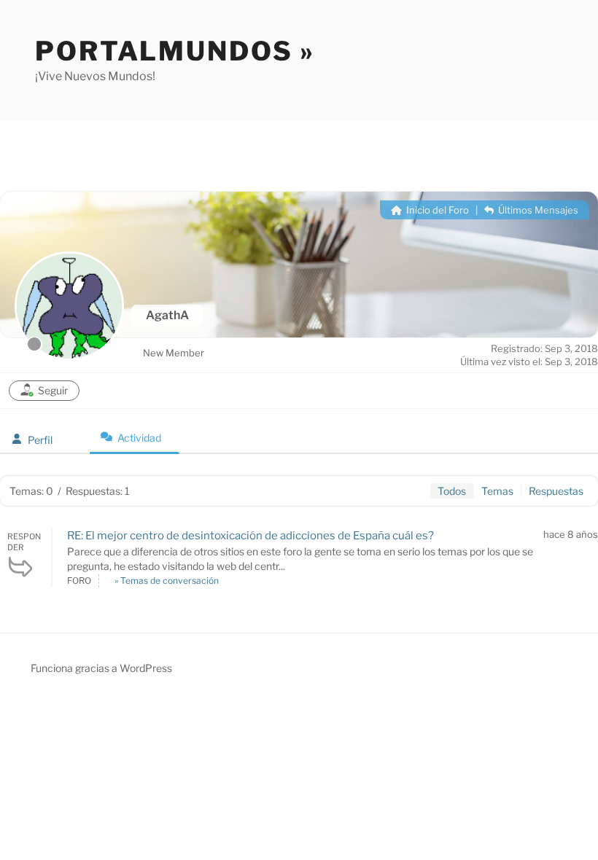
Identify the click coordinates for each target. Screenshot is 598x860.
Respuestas (556, 491)
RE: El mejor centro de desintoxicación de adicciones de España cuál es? (250, 535)
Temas (497, 491)
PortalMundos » (175, 51)
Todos (452, 491)
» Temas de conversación (166, 580)
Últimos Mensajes (537, 210)
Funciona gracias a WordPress (101, 668)
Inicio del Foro (436, 210)
